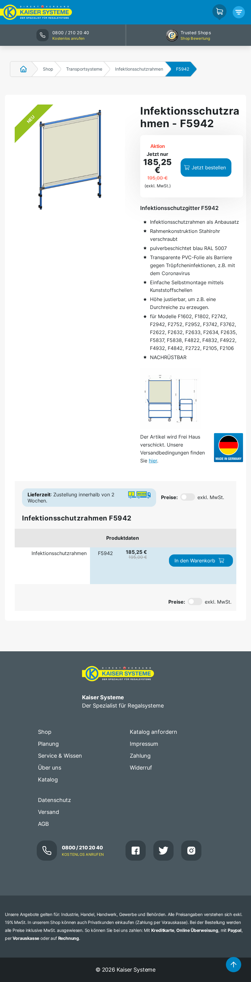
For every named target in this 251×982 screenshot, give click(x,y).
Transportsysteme (84, 69)
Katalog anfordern (153, 732)
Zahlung (140, 755)
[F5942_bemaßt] (170, 398)
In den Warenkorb (194, 560)
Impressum (144, 744)
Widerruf (141, 767)
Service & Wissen (60, 755)
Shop (48, 69)
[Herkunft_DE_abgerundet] (228, 447)
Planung (48, 744)
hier (153, 461)
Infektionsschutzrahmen (139, 69)
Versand (48, 812)
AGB (43, 824)
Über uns (49, 767)
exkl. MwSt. (210, 497)
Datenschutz (54, 800)
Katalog (48, 779)
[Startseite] (20, 69)
